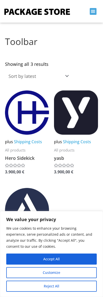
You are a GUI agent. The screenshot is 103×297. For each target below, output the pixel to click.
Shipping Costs (28, 141)
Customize (51, 272)
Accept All (51, 259)
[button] (93, 11)
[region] (51, 254)
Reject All (51, 286)
